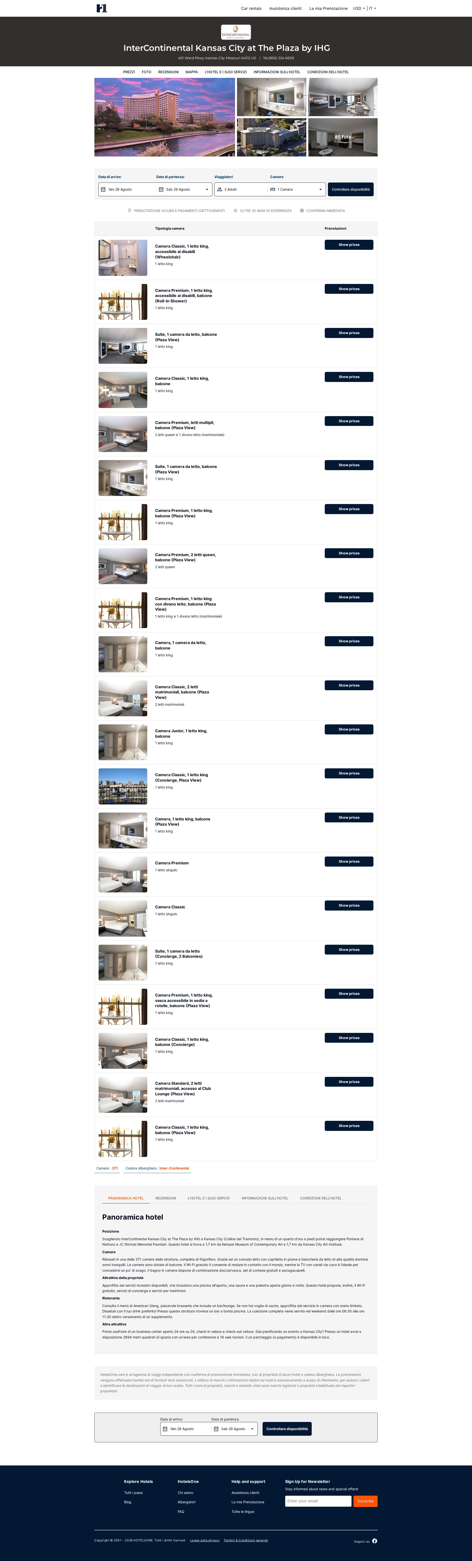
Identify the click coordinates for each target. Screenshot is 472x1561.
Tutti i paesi (133, 1493)
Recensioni (168, 72)
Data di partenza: (170, 177)
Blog (127, 1502)
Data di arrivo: (110, 177)
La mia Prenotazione (329, 8)
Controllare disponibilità (351, 189)
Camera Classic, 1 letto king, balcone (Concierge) (182, 1042)
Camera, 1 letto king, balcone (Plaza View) (182, 821)
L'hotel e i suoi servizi (226, 72)
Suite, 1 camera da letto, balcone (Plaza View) (186, 337)
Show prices (349, 244)
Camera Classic (170, 906)
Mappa (192, 72)
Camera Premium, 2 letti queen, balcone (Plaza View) (185, 557)
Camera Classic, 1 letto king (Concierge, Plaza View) (181, 777)
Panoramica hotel (126, 1198)
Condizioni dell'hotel (328, 72)
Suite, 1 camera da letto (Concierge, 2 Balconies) (179, 954)
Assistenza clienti (285, 8)
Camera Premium (172, 862)
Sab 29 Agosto (178, 189)
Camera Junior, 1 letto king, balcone (181, 733)
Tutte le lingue (243, 1511)
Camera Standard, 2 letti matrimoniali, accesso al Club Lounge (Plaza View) (183, 1088)
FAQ (181, 1511)
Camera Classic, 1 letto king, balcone (182, 381)
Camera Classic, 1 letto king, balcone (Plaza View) (182, 1130)
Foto (146, 72)
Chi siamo (185, 1493)
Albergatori (186, 1502)
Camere (276, 177)
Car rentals (251, 8)
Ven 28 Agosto (120, 189)
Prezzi (129, 72)
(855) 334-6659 (281, 58)
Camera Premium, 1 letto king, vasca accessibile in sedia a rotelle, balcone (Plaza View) (184, 1000)
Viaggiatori (223, 177)
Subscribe (365, 1501)
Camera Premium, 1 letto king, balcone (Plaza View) (184, 513)
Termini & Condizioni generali (246, 1540)
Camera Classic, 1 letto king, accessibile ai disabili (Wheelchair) (182, 251)
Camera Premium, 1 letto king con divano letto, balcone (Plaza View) (185, 604)
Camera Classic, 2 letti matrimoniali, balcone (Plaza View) (182, 692)
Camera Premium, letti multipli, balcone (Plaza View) (184, 425)
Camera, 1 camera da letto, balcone (180, 645)
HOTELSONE (143, 1540)
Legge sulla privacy (205, 1540)
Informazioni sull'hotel (277, 72)
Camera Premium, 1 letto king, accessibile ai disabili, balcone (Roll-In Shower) (184, 295)
